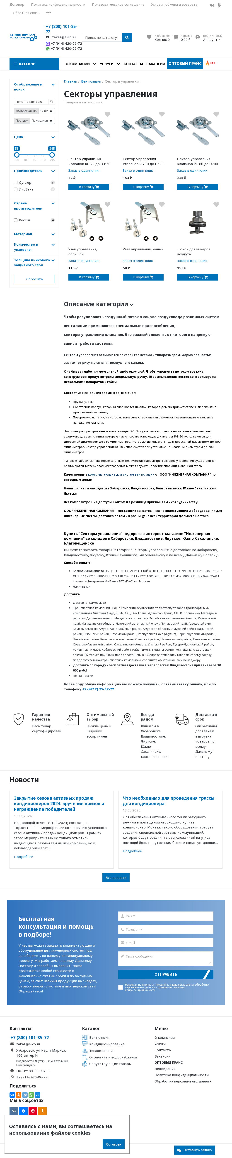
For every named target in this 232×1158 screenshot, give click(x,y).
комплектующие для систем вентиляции (121, 474)
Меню (161, 1028)
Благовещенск (25, 1065)
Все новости (116, 877)
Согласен (113, 1144)
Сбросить (34, 279)
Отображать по (26, 111)
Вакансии (155, 63)
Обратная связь (26, 12)
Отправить (166, 974)
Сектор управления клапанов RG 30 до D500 (143, 161)
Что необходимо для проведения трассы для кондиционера (169, 800)
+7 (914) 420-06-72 (66, 43)
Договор (17, 4)
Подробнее (23, 856)
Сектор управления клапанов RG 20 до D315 (88, 161)
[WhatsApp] (31, 1095)
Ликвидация (165, 1068)
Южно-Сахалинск (56, 1061)
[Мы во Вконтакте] (212, 5)
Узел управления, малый (143, 249)
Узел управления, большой (82, 252)
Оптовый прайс (185, 63)
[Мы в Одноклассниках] (219, 5)
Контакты (133, 63)
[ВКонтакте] (12, 1095)
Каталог (91, 1028)
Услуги (107, 63)
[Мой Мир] (37, 1095)
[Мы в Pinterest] (33, 1111)
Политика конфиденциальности (58, 4)
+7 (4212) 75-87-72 (98, 689)
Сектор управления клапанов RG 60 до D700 (197, 161)
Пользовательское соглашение (118, 4)
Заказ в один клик (83, 170)
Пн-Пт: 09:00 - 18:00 (33, 1071)
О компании (78, 63)
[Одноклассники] (18, 1095)
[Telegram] (25, 1095)
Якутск (39, 1061)
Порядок (22, 120)
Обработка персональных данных (183, 1081)
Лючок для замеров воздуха (193, 252)
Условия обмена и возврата (174, 4)
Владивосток (25, 1061)
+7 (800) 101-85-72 (61, 29)
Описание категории (97, 304)
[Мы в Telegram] (23, 1111)
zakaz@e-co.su (63, 37)
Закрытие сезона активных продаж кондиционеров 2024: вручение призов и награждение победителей (59, 803)
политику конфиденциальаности (155, 988)
